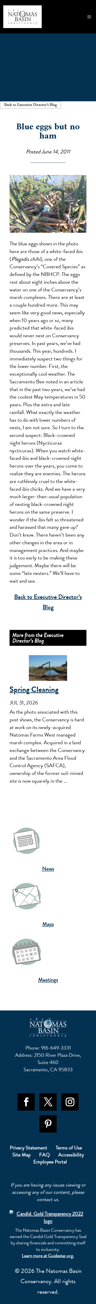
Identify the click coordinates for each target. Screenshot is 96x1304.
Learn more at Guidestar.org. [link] (48, 1256)
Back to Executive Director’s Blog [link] (30, 104)
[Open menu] (89, 16)
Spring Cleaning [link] (34, 689)
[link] (22, 16)
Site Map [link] (21, 1155)
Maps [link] (48, 924)
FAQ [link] (44, 1155)
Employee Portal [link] (50, 1162)
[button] (26, 1102)
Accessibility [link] (71, 1155)
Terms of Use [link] (69, 1148)
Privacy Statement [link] (28, 1148)
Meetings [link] (48, 980)
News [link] (48, 868)
